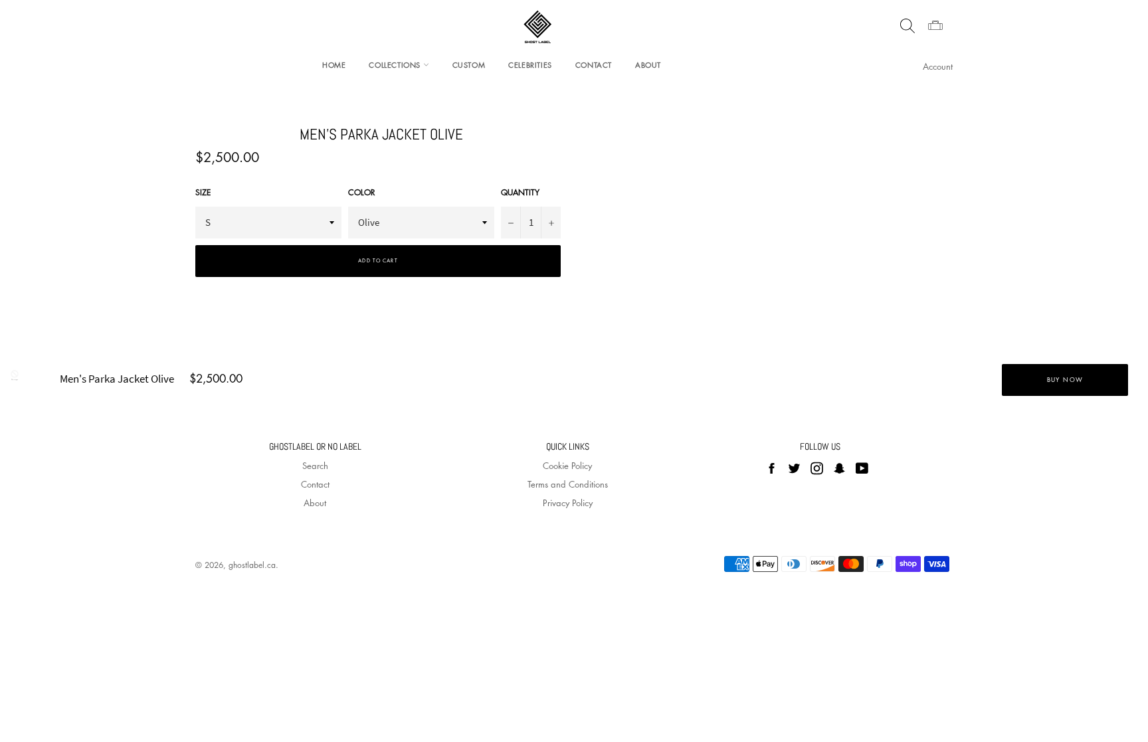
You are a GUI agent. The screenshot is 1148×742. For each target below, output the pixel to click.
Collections (396, 65)
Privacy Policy (568, 502)
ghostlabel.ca (252, 565)
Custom (469, 65)
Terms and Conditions (567, 484)
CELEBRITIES (530, 65)
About (648, 65)
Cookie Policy (567, 465)
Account (938, 66)
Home (333, 65)
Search (315, 465)
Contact (593, 65)
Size (203, 192)
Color (361, 192)
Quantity (520, 192)
